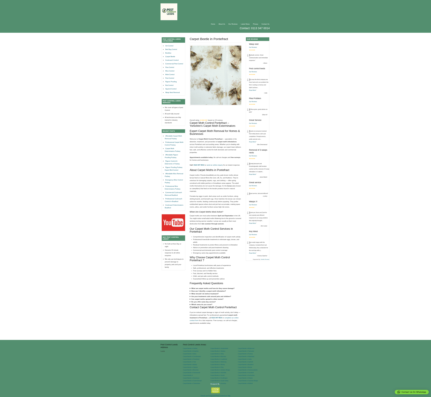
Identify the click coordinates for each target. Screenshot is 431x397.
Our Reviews (232, 24)
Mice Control (169, 71)
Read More (252, 90)
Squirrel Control (170, 89)
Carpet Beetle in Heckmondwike (248, 370)
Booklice (168, 53)
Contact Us (265, 24)
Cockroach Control (172, 60)
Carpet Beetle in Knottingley (219, 378)
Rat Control (169, 85)
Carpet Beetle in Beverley (191, 370)
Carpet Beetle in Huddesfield (219, 348)
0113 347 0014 (199, 165)
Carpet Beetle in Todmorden (191, 383)
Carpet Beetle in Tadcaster (246, 351)
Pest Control (169, 78)
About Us (222, 24)
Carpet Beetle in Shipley (217, 351)
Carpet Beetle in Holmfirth (218, 372)
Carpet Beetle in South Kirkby (219, 380)
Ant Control (169, 46)
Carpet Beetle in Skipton (190, 367)
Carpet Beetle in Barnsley (218, 356)
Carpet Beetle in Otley (217, 353)
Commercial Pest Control (174, 64)
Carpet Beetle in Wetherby (218, 362)
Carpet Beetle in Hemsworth (191, 372)
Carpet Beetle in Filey (217, 367)
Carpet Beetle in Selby (245, 359)
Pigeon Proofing (171, 82)
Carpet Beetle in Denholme (246, 375)
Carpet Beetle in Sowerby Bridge (248, 380)
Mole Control (169, 74)
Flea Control (169, 67)
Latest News (245, 24)
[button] (412, 392)
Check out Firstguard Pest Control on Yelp (215, 396)
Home (213, 24)
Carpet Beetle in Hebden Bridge (220, 370)
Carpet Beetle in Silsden (245, 378)
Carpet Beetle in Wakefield (246, 356)
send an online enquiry (215, 165)
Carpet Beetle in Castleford (218, 359)
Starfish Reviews (265, 259)
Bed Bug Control (171, 49)
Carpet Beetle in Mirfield (245, 383)
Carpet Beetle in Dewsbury (191, 378)
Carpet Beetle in (188, 375)
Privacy (255, 24)
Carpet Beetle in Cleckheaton (192, 356)
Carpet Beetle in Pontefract (191, 359)
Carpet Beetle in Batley (190, 364)
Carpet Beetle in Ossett (217, 375)
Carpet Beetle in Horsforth (246, 372)
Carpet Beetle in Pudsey (245, 353)
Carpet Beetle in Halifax (190, 348)
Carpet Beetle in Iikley (189, 353)
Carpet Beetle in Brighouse (246, 348)
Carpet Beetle (170, 56)
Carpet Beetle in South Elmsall (192, 380)
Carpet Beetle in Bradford (245, 364)
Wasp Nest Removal (172, 92)
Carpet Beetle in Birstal (245, 367)
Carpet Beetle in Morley (217, 364)
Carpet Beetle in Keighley (191, 351)
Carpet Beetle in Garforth (245, 362)
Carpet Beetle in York (189, 362)
